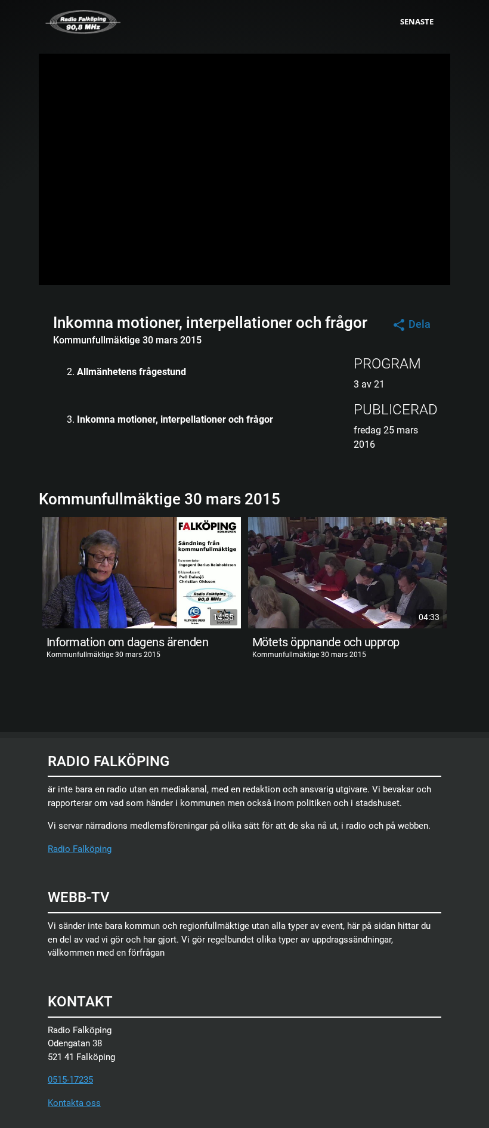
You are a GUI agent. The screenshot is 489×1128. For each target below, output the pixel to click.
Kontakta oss (74, 1103)
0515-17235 (70, 1079)
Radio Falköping (80, 849)
